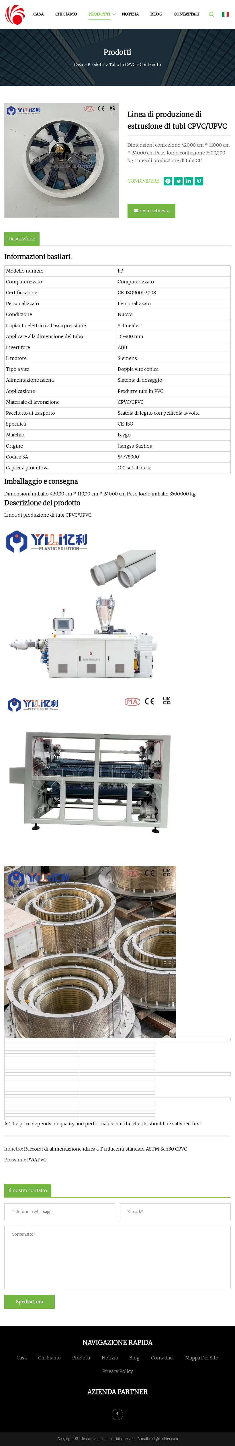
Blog (156, 14)
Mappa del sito (201, 1358)
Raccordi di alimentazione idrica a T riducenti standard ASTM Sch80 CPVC (105, 1149)
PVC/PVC (36, 1160)
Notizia (130, 14)
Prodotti (99, 14)
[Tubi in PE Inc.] (15, 14)
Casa (38, 14)
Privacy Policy (117, 1371)
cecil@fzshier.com (163, 1439)
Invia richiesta (153, 210)
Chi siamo (66, 14)
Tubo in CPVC (122, 64)
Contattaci (186, 14)
